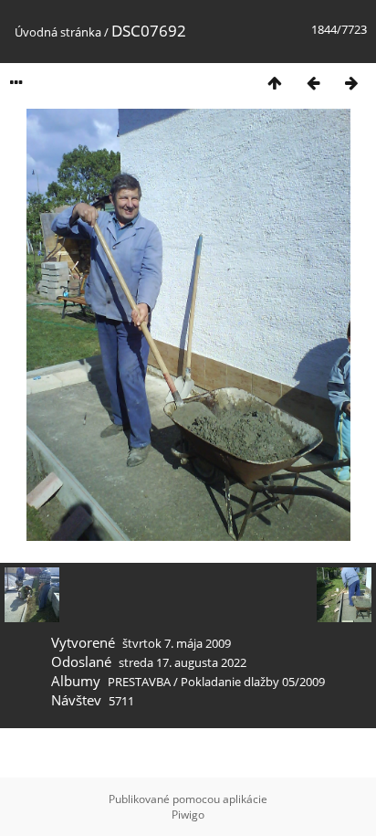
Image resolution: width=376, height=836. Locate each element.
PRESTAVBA (140, 681)
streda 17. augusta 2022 (182, 662)
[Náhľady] (275, 82)
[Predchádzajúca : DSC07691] (313, 82)
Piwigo (188, 814)
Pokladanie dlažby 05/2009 (253, 681)
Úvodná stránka (58, 32)
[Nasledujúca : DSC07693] (351, 82)
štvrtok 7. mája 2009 (176, 643)
